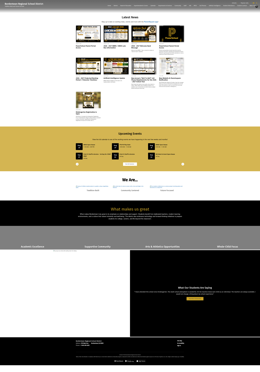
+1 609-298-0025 (85, 345)
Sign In (179, 345)
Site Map (179, 341)
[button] (235, 3)
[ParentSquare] (119, 361)
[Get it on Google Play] (130, 361)
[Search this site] (256, 3)
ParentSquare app (151, 22)
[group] (162, 238)
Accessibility (180, 343)
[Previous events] (77, 164)
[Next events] (182, 164)
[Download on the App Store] (141, 361)
